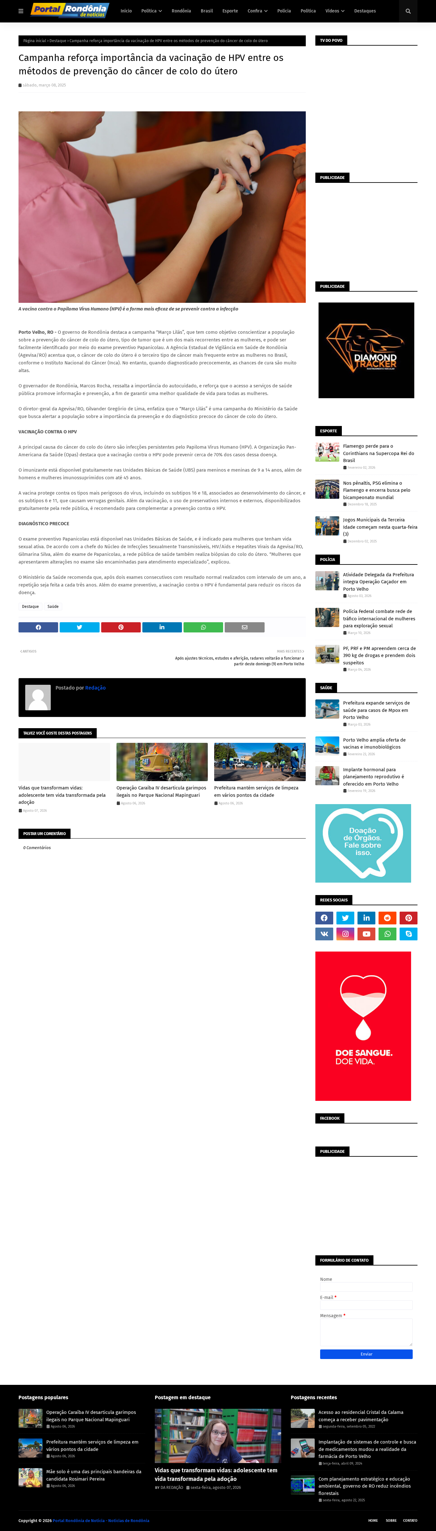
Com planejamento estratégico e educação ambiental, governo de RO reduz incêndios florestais (365, 1486)
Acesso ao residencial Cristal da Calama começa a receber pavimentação (361, 1416)
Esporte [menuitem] (230, 11)
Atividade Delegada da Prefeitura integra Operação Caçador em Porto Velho (378, 582)
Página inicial (34, 41)
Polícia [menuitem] (284, 11)
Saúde (53, 606)
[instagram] (345, 934)
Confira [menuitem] (255, 11)
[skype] (408, 934)
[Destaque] (218, 1436)
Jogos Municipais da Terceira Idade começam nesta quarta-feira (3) (380, 527)
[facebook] (324, 918)
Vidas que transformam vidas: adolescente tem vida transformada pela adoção (62, 795)
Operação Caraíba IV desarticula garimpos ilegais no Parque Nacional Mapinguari (161, 791)
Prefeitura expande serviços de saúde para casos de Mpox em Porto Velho (376, 710)
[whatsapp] (387, 934)
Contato (410, 1521)
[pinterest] (408, 918)
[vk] (324, 934)
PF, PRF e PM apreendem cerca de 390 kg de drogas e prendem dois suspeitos (379, 656)
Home (373, 1521)
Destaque (57, 41)
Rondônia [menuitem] (181, 11)
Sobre (391, 1521)
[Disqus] (162, 1087)
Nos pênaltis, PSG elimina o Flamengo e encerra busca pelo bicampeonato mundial (376, 490)
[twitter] (345, 918)
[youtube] (366, 934)
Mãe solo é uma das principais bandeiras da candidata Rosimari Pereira (93, 1475)
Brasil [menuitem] (207, 11)
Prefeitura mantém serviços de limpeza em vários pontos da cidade (256, 791)
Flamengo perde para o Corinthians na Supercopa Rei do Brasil (378, 453)
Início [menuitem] (126, 11)
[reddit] (387, 918)
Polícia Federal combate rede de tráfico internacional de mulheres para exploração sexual (379, 619)
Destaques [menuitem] (365, 11)
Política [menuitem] (149, 11)
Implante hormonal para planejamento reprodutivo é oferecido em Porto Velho (373, 777)
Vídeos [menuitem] (332, 11)
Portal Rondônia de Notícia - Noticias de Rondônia (101, 1520)
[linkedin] (366, 918)
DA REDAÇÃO (172, 1487)
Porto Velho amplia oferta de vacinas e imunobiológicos (374, 743)
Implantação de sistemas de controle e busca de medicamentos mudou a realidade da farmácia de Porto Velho (367, 1449)
